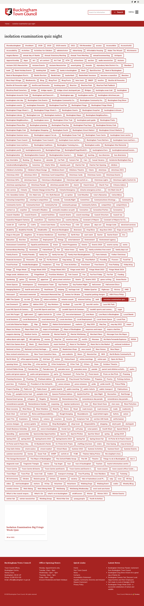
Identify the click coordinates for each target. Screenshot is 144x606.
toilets (46, 464)
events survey (112, 245)
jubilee (25, 304)
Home (76, 568)
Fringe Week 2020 (38, 269)
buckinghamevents (33, 150)
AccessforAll (126, 45)
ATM (67, 60)
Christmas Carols (94, 175)
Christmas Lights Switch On (124, 180)
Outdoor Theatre (110, 364)
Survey (30, 454)
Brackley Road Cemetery (16, 90)
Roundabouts (82, 414)
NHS (103, 354)
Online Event (70, 359)
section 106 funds (101, 419)
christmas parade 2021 (59, 185)
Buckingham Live (33, 115)
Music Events (43, 344)
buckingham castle (86, 95)
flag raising (67, 260)
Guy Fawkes (63, 284)
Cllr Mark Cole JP (114, 190)
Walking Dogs (86, 484)
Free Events (99, 264)
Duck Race (62, 235)
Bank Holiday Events (23, 70)
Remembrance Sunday (37, 404)
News (79, 354)
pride (94, 384)
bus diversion (104, 155)
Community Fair (51, 205)
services (44, 424)
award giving (76, 65)
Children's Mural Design (37, 170)
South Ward (107, 429)
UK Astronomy (12, 479)
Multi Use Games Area (15, 344)
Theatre (95, 459)
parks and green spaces (16, 374)
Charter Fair (80, 165)
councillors (38, 220)
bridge (33, 90)
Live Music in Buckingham (109, 314)
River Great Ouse (100, 404)
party (56, 374)
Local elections (66, 319)
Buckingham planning (38, 125)
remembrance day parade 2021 (119, 399)
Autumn (121, 60)
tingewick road (12, 464)
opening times (12, 364)
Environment (90, 240)
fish (40, 260)
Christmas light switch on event (79, 180)
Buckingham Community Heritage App (92, 100)
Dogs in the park (13, 235)
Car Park (61, 160)
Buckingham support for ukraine (46, 135)
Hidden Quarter (90, 289)
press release (64, 384)
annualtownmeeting (101, 55)
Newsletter (92, 354)
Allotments (132, 50)
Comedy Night (70, 200)
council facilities (48, 215)
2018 (40, 45)
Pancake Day (33, 369)
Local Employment (84, 319)
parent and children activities (114, 369)
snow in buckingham (49, 429)
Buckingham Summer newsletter (19, 135)
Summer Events (130, 449)
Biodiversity (31, 80)
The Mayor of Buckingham (40, 459)
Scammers (23, 419)
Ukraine (26, 479)
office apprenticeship (29, 359)
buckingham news (41, 120)
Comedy (56, 200)
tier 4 (132, 459)
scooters (58, 419)
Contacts (77, 575)
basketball (69, 75)
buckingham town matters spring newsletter (19, 145)
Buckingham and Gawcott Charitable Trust (45, 95)
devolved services (128, 225)
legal (120, 309)
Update (63, 479)
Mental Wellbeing (78, 334)
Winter (90, 493)
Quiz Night (98, 394)
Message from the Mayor (117, 334)
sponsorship (24, 434)
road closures (102, 409)
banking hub (41, 70)
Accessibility (11, 50)
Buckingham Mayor (73, 115)
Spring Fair (80, 439)
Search (120, 12)
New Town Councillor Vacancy (46, 354)
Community (126, 200)
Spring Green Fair (97, 439)
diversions (78, 230)
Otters (86, 364)
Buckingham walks (92, 145)
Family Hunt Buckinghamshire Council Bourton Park (80, 254)
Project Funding (12, 389)
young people (79, 499)
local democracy (48, 319)
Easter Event (112, 235)
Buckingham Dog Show (117, 100)
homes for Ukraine (72, 294)
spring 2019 (119, 434)
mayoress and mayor (94, 329)
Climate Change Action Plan (43, 190)
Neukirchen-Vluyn (70, 349)
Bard (83, 70)
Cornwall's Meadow (40, 210)
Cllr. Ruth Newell (53, 195)
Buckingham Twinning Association (69, 145)
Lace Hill (78, 304)
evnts (125, 245)
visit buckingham (22, 484)
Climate (24, 190)
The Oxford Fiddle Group (66, 459)
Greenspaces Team (46, 284)
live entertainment (73, 314)
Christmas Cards (76, 175)
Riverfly (56, 409)
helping (61, 289)
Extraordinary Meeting (15, 249)
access (99, 45)
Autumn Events (38, 65)
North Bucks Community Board (122, 354)
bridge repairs (46, 90)
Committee (84, 200)
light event (28, 314)
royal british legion (100, 414)
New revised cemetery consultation (19, 354)
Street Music (62, 449)
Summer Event (113, 449)
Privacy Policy (78, 585)
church (76, 185)
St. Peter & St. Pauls (64, 444)
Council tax (117, 215)
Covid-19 (10, 225)
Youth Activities (96, 499)
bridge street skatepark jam (68, 90)
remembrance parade (15, 404)
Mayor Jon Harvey (13, 329)
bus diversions (120, 155)
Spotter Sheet (94, 434)
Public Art (28, 389)
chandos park (65, 165)
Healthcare (48, 289)
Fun (84, 274)
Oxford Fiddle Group (14, 369)
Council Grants (65, 215)
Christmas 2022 (12, 175)
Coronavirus (117, 210)
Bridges (88, 90)
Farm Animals (101, 254)
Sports (63, 434)
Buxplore (37, 160)
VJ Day (46, 484)
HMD (127, 289)
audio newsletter (106, 60)
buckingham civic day (14, 100)
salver (125, 414)
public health (56, 389)
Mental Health (60, 334)
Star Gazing (111, 444)
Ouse (96, 364)
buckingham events (14, 105)
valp (111, 479)
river (86, 404)
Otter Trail (74, 364)
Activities (26, 50)
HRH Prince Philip (117, 294)
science (47, 419)
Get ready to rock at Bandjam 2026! (121, 582)
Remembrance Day (69, 399)
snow (34, 429)
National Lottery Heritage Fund (37, 349)
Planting (29, 379)
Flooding (103, 260)
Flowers (115, 260)
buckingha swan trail (104, 90)
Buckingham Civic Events (38, 100)
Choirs (91, 170)
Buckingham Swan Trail (71, 135)
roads (115, 409)
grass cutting (105, 279)
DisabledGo (42, 230)
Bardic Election (40, 75)
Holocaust (10, 294)
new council (86, 349)
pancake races (64, 369)
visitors (37, 484)
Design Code (111, 225)
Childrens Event (58, 170)
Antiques (118, 55)
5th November (85, 45)
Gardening (10, 279)
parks (132, 369)
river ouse (116, 404)
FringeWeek (39, 274)
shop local (75, 424)
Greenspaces (27, 284)
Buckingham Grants (70, 110)
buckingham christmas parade (110, 95)
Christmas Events (113, 175)
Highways (105, 289)
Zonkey (137, 594)
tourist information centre (117, 464)
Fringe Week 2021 (58, 269)
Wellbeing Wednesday (79, 489)
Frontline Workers (56, 274)
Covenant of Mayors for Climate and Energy (116, 220)
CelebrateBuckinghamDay (17, 165)
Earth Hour (75, 235)
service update (30, 424)
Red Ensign (125, 394)
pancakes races (80, 369)
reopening (55, 404)
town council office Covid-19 (124, 469)
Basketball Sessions (87, 75)
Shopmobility (89, 424)
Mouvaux (95, 339)
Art (34, 60)
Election (22, 240)
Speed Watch (122, 429)
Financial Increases (14, 260)
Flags (78, 260)
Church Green (88, 185)
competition (106, 205)
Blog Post (53, 80)
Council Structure (101, 215)
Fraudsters (47, 264)
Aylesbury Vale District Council (109, 65)
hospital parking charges (95, 294)
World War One (62, 499)
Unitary (53, 479)
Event (55, 245)
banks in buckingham (68, 70)
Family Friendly (28, 254)
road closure (87, 409)
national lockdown (122, 344)
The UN (84, 459)
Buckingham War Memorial (115, 145)
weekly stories (12, 489)
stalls (99, 444)
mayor (129, 324)
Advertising (77, 50)
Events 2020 (97, 245)
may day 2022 (116, 324)
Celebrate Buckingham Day (120, 160)
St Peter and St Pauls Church (18, 444)
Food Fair (127, 260)
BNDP (90, 80)
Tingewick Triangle (31, 464)
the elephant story (112, 454)
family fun (43, 254)
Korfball (66, 304)
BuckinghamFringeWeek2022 (77, 150)
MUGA (133, 339)
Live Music (90, 314)
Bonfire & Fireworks (116, 80)
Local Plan (121, 319)
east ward (88, 235)
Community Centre (14, 205)
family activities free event (100, 249)
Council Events (31, 215)
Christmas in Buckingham (52, 180)
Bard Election (95, 70)
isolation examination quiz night (116, 299)
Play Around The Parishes (79, 379)
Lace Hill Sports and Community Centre (46, 309)
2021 (73, 45)
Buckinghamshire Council (35, 155)
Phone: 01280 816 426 (13, 577)
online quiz (102, 359)
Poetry (109, 379)
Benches (125, 75)
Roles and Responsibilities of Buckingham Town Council (44, 414)
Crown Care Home (48, 225)
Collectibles (117, 195)
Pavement (67, 374)
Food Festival (12, 264)
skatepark (129, 424)
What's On (38, 493)
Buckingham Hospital (91, 110)
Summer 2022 (77, 449)
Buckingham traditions (43, 145)
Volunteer (58, 484)
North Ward (11, 359)
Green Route (121, 279)
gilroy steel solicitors (62, 279)
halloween (96, 284)
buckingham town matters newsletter (125, 140)
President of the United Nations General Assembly (43, 384)
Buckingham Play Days (82, 125)
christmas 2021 (117, 170)
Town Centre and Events (55, 469)
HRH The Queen (13, 299)
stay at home (125, 444)
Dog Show (91, 230)
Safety (116, 414)
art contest (44, 60)
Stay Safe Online (13, 449)
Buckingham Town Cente (96, 135)
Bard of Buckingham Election (18, 75)
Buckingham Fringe (79, 105)
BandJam (127, 65)
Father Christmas (119, 254)
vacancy (74, 479)
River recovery (12, 409)
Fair (58, 249)
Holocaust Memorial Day (51, 294)
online (57, 359)
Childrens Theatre (76, 170)
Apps (26, 60)
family (81, 249)
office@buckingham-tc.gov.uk (19, 580)
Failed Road (47, 249)
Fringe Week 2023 (96, 269)
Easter (100, 235)
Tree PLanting (84, 474)
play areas (60, 379)
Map (36, 324)
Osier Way (27, 364)
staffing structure (84, 444)
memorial (45, 334)
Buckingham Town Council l (43, 140)
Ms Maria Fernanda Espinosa (115, 339)
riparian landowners (72, 404)
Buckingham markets (53, 115)
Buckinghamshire (13, 155)
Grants (78, 279)
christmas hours (30, 180)
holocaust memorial (28, 294)
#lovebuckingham (13, 45)
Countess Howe (54, 220)
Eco (123, 235)
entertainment (74, 240)
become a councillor (109, 75)
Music (31, 344)
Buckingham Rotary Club (106, 125)
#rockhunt (29, 45)
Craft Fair (22, 225)
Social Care (66, 429)
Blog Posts (66, 80)
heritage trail (74, 289)
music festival (59, 344)
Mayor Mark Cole (31, 329)
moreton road (71, 339)
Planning (126, 374)
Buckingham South (60, 130)
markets (78, 324)
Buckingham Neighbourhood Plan (19, 120)
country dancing (72, 220)
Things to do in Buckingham (114, 459)
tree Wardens (100, 474)
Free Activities (71, 264)
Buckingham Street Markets (110, 130)
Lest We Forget (13, 314)
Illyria (37, 299)
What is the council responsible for (19, 493)
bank (8, 70)
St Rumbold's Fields (42, 444)
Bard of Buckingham (113, 70)
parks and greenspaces (39, 374)
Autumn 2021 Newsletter (17, 65)
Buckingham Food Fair (58, 105)
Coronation (83, 210)
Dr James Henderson (45, 235)
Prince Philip (120, 384)
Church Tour (104, 185)
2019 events (61, 45)
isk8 (97, 299)
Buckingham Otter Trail (62, 120)
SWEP (53, 454)
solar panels (92, 429)
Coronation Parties (100, 210)
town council (102, 469)
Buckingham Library (14, 115)
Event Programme (70, 245)
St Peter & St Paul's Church (119, 439)
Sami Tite (10, 419)
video (8, 484)
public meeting (73, 389)
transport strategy (65, 474)
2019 (49, 45)
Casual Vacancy (98, 160)
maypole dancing (13, 334)
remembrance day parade (92, 399)
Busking (26, 160)
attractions (78, 60)
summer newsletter (14, 454)
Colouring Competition (15, 200)
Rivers (66, 409)
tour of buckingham (83, 464)
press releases (81, 384)
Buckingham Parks (107, 120)
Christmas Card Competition (53, 175)
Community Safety (89, 205)
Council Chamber (13, 215)
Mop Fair (58, 339)
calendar (49, 160)
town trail (38, 474)
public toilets (89, 389)
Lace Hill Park (108, 304)
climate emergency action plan (92, 190)
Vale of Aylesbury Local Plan (93, 479)
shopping (103, 424)
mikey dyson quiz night (15, 339)
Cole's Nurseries (100, 195)
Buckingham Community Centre (64, 100)
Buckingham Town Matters (98, 140)
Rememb (54, 399)
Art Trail (57, 60)
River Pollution (130, 404)
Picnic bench (94, 374)
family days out (122, 249)
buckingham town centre (120, 135)
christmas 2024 (30, 175)
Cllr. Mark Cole (35, 195)
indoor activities (50, 299)
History (117, 289)
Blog (42, 80)
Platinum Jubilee (45, 379)
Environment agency (107, 240)
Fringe (8, 269)
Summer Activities (95, 449)
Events (84, 245)
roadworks (126, 409)
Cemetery (36, 165)
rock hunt (23, 414)
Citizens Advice (119, 185)
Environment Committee (16, 245)
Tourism (99, 464)
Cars (85, 160)
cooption (23, 210)
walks (115, 484)
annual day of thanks (31, 55)
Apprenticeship (12, 60)
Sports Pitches (77, 434)
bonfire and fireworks (41, 85)
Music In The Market (78, 344)
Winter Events (118, 493)
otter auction (41, 364)
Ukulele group (39, 479)
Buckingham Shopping (39, 130)
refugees (31, 399)
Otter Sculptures (58, 364)
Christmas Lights (101, 180)
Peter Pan (80, 374)
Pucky (8, 394)
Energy (60, 240)
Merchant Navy (96, 334)
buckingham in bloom (112, 110)
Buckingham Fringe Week (101, 105)
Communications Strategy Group (106, 200)
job (132, 299)
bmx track (80, 80)
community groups (69, 205)
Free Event (85, 264)
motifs (84, 339)
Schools (35, 419)
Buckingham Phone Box (15, 125)
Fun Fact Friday (96, 274)
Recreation (111, 394)
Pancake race (48, 369)
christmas (102, 170)
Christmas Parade (38, 185)
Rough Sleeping (66, 414)
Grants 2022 (91, 279)
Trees (112, 474)
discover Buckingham (60, 230)
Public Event (42, 389)
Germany (32, 279)
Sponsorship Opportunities (45, 434)
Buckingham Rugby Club (16, 130)
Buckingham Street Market (84, 130)
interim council (67, 299)
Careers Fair (74, 160)
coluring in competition (39, 200)
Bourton (73, 85)
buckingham (122, 90)
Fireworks (30, 260)
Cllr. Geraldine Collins (15, 195)
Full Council (73, 274)
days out (97, 225)
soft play (79, 429)
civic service (11, 190)
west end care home (101, 489)
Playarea (98, 379)
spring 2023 (26, 439)
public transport (106, 389)
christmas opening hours (16, 185)
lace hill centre (92, 304)
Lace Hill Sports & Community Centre (19, 309)
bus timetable (12, 160)
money (47, 339)
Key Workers (53, 304)
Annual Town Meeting (80, 55)
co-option (69, 195)
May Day (102, 324)
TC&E (75, 454)
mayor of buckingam (51, 329)
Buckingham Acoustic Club (17, 95)
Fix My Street (52, 260)
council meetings (83, 215)
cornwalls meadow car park (63, 210)
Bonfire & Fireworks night (16, 85)
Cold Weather (83, 195)
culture (87, 225)
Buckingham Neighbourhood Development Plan (98, 115)
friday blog (128, 264)
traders (50, 474)
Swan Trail (42, 454)
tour (69, 464)
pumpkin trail (42, 394)
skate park (116, 424)
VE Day (129, 479)
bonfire (101, 80)
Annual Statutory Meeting (55, 55)
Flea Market (90, 260)
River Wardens (42, 409)
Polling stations (123, 379)
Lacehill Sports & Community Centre (74, 309)
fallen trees (69, 249)
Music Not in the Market (100, 344)
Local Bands (128, 314)
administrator (62, 50)
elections (34, 240)
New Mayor (114, 349)
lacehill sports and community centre (102, 309)
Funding (121, 274)
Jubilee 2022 (38, 304)
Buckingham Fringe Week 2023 (19, 110)
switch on (65, 454)
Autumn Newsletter (57, 65)
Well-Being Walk (45, 489)
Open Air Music (117, 359)
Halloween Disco (113, 284)
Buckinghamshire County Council (62, 155)
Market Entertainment (62, 324)
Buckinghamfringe (53, 150)
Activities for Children (43, 50)
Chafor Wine (50, 165)
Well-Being (28, 489)
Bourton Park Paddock (106, 85)
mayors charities (113, 329)
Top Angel (58, 464)
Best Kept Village (13, 80)
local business (12, 319)
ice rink (27, 299)
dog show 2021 (106, 230)
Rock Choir (10, 414)
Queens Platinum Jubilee (62, 394)
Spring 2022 (11, 439)
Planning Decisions (14, 379)
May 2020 (91, 324)
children (114, 165)
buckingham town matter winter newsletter (71, 140)
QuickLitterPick (83, 394)
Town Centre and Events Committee (81, 469)
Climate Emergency (67, 190)
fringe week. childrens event (18, 274)
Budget (80, 155)
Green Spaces (12, 284)
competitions (121, 205)
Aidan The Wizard (115, 50)
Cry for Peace (65, 225)
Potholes (22, 384)
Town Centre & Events (31, 469)
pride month (105, 384)
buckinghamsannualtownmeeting (124, 150)
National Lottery (13, 349)
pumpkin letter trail (24, 394)
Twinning (123, 474)
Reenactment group (14, 399)
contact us (10, 210)
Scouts (69, 419)
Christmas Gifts (12, 180)
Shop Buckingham (59, 424)
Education (10, 240)
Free (58, 264)
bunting (91, 155)
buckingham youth (13, 150)
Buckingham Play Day (60, 125)
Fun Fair (110, 274)
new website (67, 354)
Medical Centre (31, 334)
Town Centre (11, 469)
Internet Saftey (84, 299)
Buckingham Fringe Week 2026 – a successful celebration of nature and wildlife (121, 587)
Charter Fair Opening (97, 165)
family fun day (57, 254)
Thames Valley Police (91, 454)
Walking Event (103, 484)
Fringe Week (21, 269)
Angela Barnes (12, 55)
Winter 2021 (102, 493)
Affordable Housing (95, 50)
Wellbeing (60, 489)
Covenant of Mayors (91, 220)
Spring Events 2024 (64, 439)
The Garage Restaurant (16, 459)
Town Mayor (11, 474)
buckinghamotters (100, 150)
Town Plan (25, 474)
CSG (77, 225)
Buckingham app (67, 95)
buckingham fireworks (36, 105)
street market (46, 449)
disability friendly (26, 230)
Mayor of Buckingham (72, 329)
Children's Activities (14, 170)
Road (75, 409)
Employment (48, 240)
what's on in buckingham (57, 493)
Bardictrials (56, 75)
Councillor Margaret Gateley (18, 220)
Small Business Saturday (16, 429)
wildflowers (77, 493)
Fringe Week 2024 (116, 269)
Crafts (33, 225)
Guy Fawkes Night (80, 284)
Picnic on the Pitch (110, 374)
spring (107, 434)
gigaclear (44, 279)
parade (94, 369)
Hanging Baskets (13, 289)
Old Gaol (46, 359)
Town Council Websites (124, 594)
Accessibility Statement (82, 577)
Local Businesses (30, 319)
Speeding (10, 434)
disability (10, 230)
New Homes (101, 349)
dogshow (28, 235)
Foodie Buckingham (30, 264)
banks (53, 70)
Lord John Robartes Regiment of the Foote (19, 324)
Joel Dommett (12, 304)
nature (55, 349)
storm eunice (30, 449)
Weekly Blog (128, 484)
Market (45, 324)
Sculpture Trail (83, 419)
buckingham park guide (86, 120)
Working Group (46, 499)
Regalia (43, 399)
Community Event (33, 205)
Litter (59, 314)
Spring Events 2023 (43, 439)
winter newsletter (27, 499)
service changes (12, 424)
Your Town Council (80, 570)
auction (91, 60)
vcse (119, 479)
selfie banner (118, 419)
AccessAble (111, 45)
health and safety (32, 289)
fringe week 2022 (77, 269)
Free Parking (114, 264)
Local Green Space (104, 319)
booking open (59, 85)
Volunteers (71, 484)
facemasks (33, 249)
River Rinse (27, 409)
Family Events (12, 254)
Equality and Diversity (40, 245)
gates (21, 279)
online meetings (86, 359)
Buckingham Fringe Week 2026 (46, 110)
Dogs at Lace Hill (124, 230)
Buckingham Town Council (17, 140)
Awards (89, 65)
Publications (122, 389)
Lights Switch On (45, 314)
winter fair (10, 499)
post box (10, 384)
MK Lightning (34, 339)
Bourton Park (86, 85)
